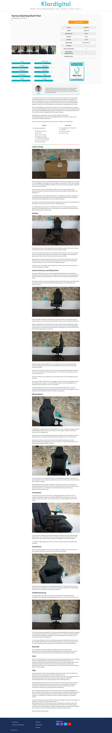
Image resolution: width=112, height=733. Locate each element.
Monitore (77, 9)
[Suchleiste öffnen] (81, 9)
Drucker (57, 9)
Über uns (38, 722)
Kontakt (38, 727)
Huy (38, 93)
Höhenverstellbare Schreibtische (45, 9)
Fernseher (71, 9)
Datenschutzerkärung (18, 724)
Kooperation (39, 724)
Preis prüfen (79, 22)
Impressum (15, 722)
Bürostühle (33, 9)
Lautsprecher (64, 9)
